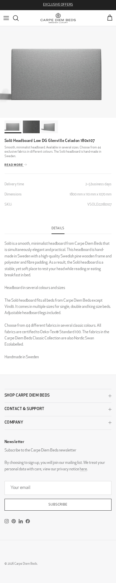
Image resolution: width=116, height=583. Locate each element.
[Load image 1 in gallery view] (58, 74)
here (83, 469)
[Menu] (6, 18)
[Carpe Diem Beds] (58, 18)
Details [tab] (58, 228)
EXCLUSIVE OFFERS (58, 4)
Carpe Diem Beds (25, 564)
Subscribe (58, 504)
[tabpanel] (58, 297)
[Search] (18, 18)
